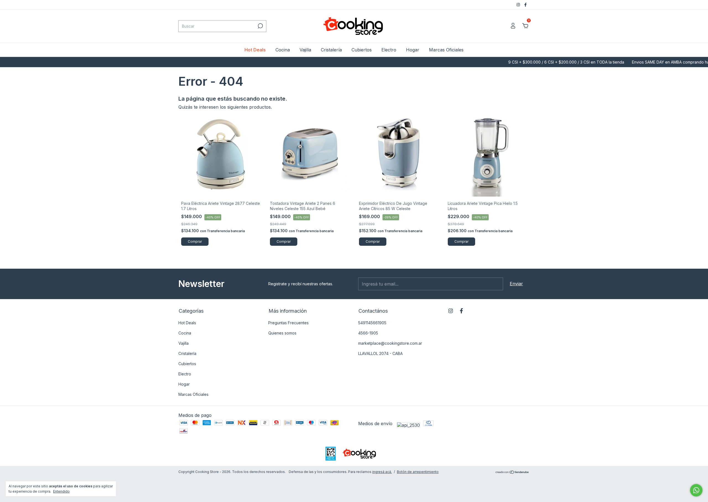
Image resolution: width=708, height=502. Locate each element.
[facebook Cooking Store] (525, 4)
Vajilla (305, 50)
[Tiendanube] (512, 472)
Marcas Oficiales (446, 50)
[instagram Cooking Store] (518, 4)
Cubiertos (362, 50)
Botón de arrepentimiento (418, 472)
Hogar (412, 50)
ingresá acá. (382, 472)
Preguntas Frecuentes (288, 322)
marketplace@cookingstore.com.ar (390, 343)
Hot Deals (255, 50)
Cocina (282, 50)
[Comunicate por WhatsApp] (696, 490)
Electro (388, 50)
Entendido (61, 491)
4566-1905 (368, 333)
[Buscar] (260, 26)
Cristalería (331, 50)
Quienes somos (282, 333)
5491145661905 (372, 322)
